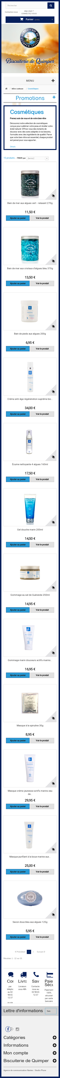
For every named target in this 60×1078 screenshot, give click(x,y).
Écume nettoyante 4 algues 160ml (30, 464)
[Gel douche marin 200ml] (30, 507)
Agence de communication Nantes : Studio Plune (24, 1070)
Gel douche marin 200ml (30, 529)
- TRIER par (21, 158)
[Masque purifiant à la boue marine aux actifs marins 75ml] (30, 834)
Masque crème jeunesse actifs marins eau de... (30, 792)
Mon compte (15, 1052)
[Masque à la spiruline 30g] (30, 703)
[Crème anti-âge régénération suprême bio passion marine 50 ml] (30, 376)
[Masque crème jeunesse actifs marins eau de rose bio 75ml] (30, 768)
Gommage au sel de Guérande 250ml (30, 594)
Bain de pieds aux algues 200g (30, 333)
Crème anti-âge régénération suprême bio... (30, 399)
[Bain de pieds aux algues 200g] (30, 311)
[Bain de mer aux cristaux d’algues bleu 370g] (30, 246)
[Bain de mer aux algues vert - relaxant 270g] (30, 180)
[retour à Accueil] (6, 89)
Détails (13, 147)
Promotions (30, 98)
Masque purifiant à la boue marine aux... (30, 856)
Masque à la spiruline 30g (30, 725)
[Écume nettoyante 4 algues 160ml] (30, 442)
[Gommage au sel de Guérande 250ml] (30, 572)
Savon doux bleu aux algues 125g (30, 922)
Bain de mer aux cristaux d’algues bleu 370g (30, 268)
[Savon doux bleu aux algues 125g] (30, 899)
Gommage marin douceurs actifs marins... (30, 660)
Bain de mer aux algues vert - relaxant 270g (30, 203)
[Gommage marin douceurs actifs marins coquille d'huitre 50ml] (30, 637)
